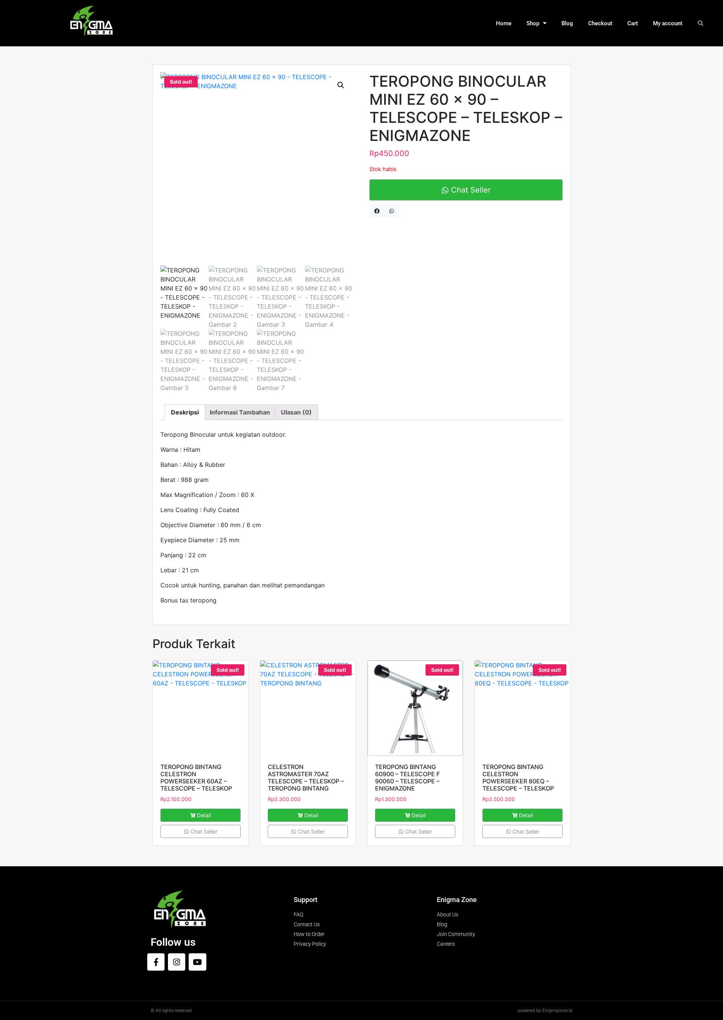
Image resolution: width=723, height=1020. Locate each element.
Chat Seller (470, 189)
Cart (632, 23)
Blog (567, 23)
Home (503, 23)
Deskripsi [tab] (185, 412)
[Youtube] (197, 962)
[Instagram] (176, 962)
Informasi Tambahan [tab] (240, 412)
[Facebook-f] (156, 962)
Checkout (600, 23)
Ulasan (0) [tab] (296, 412)
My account (667, 23)
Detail (204, 815)
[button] (341, 85)
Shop (532, 23)
